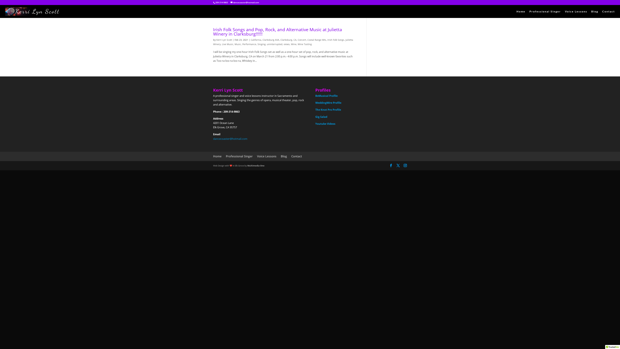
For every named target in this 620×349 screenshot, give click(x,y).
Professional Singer (545, 11)
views (287, 44)
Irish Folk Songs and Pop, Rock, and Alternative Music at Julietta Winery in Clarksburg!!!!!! (277, 31)
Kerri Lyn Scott (224, 39)
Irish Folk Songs (335, 39)
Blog (594, 11)
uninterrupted (274, 44)
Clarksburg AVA (271, 39)
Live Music (227, 44)
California (256, 39)
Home (521, 11)
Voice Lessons (576, 11)
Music (238, 44)
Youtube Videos (325, 124)
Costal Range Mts (316, 39)
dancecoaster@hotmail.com (230, 139)
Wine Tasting (305, 44)
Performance (249, 44)
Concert (302, 39)
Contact (608, 11)
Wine (293, 44)
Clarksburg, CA (288, 39)
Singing (262, 44)
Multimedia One (255, 165)
